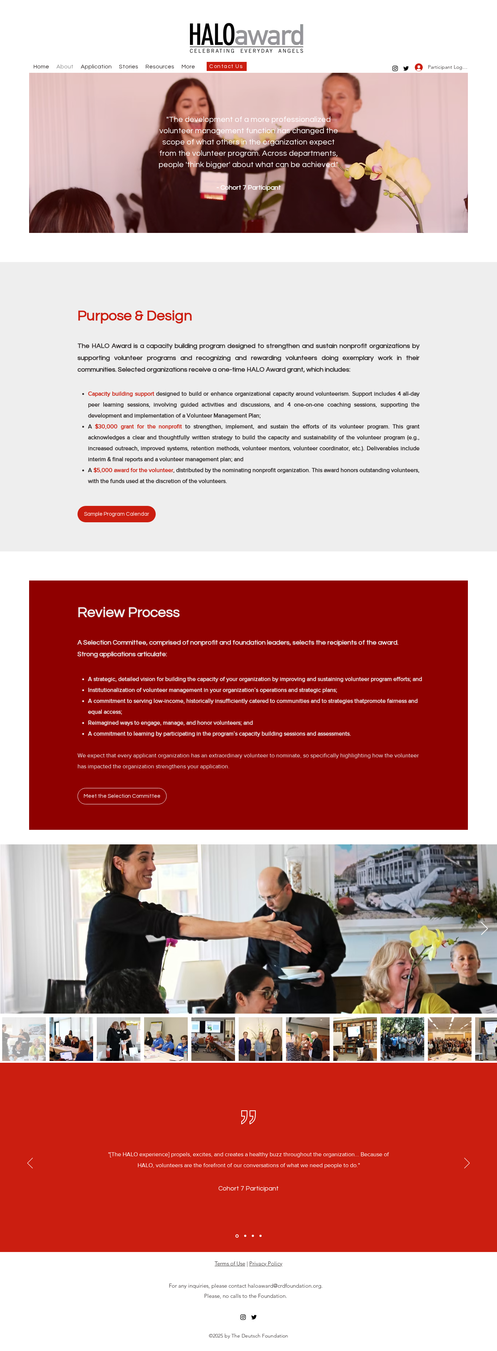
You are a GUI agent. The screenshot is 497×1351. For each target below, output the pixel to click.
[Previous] (30, 1163)
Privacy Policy (265, 1263)
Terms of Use (230, 1263)
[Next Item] (484, 929)
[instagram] (395, 68)
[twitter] (406, 68)
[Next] (467, 1163)
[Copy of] (260, 1236)
